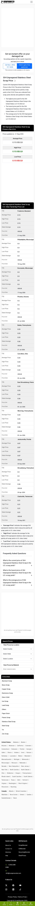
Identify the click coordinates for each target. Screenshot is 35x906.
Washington (12, 783)
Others (4, 709)
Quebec (29, 794)
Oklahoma (10, 773)
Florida (22, 749)
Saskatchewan (6, 798)
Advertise (8, 852)
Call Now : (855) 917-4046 (10, 66)
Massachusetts (6, 759)
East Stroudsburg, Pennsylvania (25, 382)
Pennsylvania (26, 773)
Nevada (4, 766)
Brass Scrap (6, 685)
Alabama (15, 742)
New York (4, 770)
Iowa (22, 752)
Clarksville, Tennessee (25, 496)
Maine (20, 756)
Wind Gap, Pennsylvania (25, 411)
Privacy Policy (12, 897)
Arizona (4, 745)
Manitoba (4, 794)
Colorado (28, 745)
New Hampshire (14, 766)
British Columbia (21, 791)
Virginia (4, 783)
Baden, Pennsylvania (24, 325)
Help (6, 855)
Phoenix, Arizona (23, 297)
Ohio (3, 773)
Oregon (17, 773)
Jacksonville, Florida (24, 439)
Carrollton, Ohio (23, 354)
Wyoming (13, 787)
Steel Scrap (5, 726)
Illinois (9, 752)
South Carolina (16, 776)
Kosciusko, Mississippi (25, 268)
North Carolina (14, 770)
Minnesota (25, 759)
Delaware (14, 749)
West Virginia (22, 783)
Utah (18, 780)
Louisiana (13, 756)
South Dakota (28, 776)
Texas (13, 780)
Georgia (28, 749)
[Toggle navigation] (31, 2)
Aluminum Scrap (7, 681)
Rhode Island (6, 776)
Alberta (11, 791)
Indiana (16, 752)
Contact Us (8, 849)
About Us (8, 845)
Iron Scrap (5, 701)
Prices (10, 904)
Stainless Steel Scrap (8, 721)
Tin (3, 730)
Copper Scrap (6, 689)
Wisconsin (5, 787)
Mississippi (5, 763)
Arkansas (12, 745)
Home (4, 904)
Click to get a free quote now (24, 66)
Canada (4, 791)
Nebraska (22, 763)
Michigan (16, 759)
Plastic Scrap (6, 717)
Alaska (23, 742)
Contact (31, 904)
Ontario (22, 794)
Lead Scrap (5, 705)
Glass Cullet (5, 697)
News (17, 904)
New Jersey (25, 766)
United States (6, 742)
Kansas (28, 752)
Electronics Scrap (7, 693)
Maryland (27, 756)
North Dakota (25, 770)
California (20, 745)
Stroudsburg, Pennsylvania (25, 468)
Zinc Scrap (5, 734)
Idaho (3, 752)
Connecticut (5, 749)
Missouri (14, 763)
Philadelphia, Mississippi (25, 239)
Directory (24, 904)
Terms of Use (22, 897)
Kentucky (4, 756)
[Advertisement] (17, 27)
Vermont (25, 780)
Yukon (15, 798)
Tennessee (5, 780)
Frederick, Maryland (24, 211)
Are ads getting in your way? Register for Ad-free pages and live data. (17, 631)
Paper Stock (6, 713)
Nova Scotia (13, 794)
